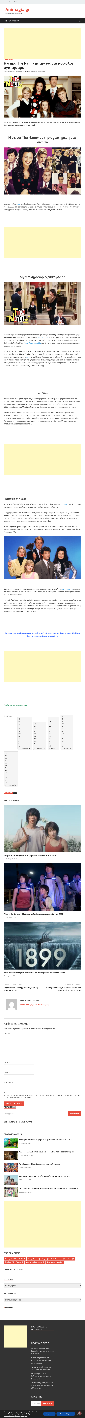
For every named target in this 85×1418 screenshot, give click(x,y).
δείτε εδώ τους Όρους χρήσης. (15, 1416)
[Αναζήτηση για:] (42, 1113)
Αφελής (19, 1262)
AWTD (21, 1259)
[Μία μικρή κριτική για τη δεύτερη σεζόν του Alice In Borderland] (42, 853)
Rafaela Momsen (58, 1259)
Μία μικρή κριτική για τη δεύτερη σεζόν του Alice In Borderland (31, 855)
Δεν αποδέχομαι (66, 1414)
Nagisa (45, 1259)
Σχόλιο (7, 1033)
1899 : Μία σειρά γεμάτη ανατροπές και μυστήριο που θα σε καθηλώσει (34, 972)
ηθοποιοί (63, 504)
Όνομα (7, 1062)
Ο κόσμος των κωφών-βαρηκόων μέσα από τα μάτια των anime (45, 1139)
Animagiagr (27, 71)
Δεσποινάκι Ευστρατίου (35, 1262)
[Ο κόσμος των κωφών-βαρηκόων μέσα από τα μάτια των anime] (11, 1140)
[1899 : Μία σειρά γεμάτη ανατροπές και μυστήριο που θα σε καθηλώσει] (42, 970)
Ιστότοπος (8, 1083)
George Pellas (34, 1259)
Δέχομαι (49, 1414)
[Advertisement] (42, 43)
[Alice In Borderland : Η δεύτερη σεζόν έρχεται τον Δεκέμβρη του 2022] (42, 911)
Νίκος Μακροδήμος (55, 1262)
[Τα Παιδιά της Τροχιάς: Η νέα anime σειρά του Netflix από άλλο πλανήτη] (11, 1189)
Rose (15, 793)
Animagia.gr (17, 9)
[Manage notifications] (80, 1413)
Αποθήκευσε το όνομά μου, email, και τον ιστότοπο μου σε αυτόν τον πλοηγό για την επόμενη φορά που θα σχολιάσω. (42, 1097)
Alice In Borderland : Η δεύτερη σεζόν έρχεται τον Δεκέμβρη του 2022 (33, 914)
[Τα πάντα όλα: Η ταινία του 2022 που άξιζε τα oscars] (11, 1164)
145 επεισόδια (42, 337)
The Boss (9, 1262)
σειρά (18, 204)
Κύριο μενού (13, 21)
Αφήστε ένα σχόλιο (38, 71)
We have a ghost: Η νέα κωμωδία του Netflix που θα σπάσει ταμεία (46, 1152)
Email (7, 1072)
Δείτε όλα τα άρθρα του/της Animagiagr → (35, 1005)
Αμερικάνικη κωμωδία (32, 343)
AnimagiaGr (10, 1259)
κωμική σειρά (67, 589)
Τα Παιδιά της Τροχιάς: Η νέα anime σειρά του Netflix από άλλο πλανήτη (48, 1188)
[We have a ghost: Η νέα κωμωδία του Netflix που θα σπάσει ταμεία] (11, 1152)
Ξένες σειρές (8, 59)
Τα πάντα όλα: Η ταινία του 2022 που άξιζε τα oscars (40, 1164)
